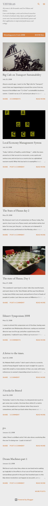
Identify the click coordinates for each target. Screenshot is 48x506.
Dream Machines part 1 (15, 459)
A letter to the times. (13, 353)
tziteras (9, 4)
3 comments (15, 99)
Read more (40, 99)
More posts (40, 491)
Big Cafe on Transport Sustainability (22, 74)
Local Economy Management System (22, 142)
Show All (39, 35)
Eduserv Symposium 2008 (16, 316)
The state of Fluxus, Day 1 (16, 278)
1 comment (15, 377)
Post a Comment (17, 167)
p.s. (4, 428)
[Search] (38, 4)
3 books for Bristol (12, 390)
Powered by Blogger (25, 500)
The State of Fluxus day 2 (16, 210)
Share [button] (5, 99)
